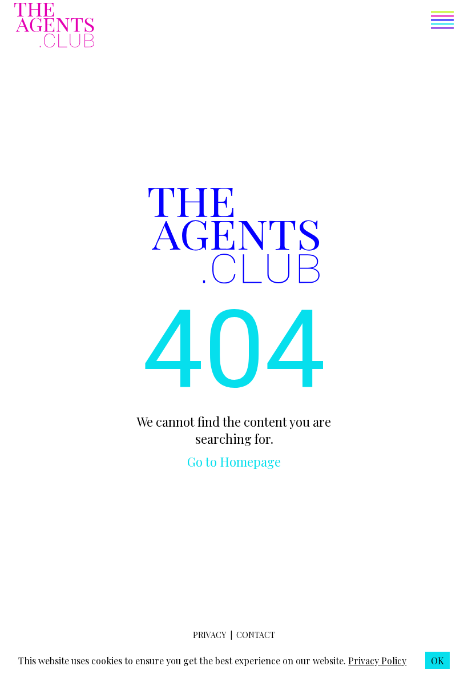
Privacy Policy (377, 661)
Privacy (209, 634)
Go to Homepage (234, 461)
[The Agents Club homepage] (54, 26)
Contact (255, 634)
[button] (274, 26)
